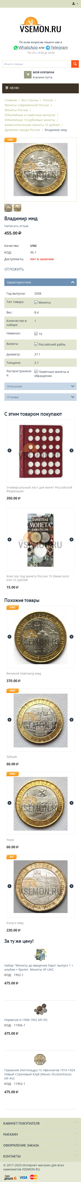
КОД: (8, 252)
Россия (48, 100)
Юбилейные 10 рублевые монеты (30, 120)
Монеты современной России (27, 105)
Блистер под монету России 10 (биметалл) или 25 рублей (37, 578)
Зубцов (11, 757)
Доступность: (14, 259)
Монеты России (16, 110)
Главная (11, 100)
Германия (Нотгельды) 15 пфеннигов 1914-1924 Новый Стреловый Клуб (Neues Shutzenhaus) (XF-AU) (39, 1074)
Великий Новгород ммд (23, 673)
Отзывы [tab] (13, 397)
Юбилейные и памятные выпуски (30, 115)
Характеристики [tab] (19, 282)
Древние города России (22, 130)
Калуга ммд (14, 923)
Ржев (10, 840)
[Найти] (75, 64)
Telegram (59, 47)
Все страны (29, 100)
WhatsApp (28, 47)
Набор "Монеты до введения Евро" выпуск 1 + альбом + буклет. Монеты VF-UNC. (38, 967)
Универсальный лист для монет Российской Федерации (39, 489)
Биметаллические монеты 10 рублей (32, 125)
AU (11, 857)
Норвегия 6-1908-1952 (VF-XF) (25, 1020)
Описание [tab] (14, 386)
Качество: (11, 246)
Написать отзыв (16, 226)
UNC (10, 139)
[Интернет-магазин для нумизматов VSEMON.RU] (40, 24)
